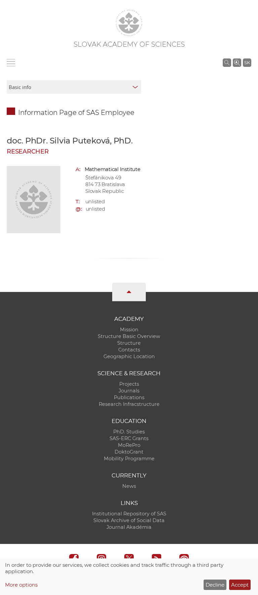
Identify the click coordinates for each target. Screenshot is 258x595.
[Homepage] (129, 22)
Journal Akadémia (129, 527)
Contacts (129, 350)
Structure (129, 343)
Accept (240, 585)
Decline (215, 585)
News (129, 486)
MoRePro (129, 445)
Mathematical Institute (112, 169)
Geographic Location (129, 356)
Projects (129, 384)
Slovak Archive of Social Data (129, 520)
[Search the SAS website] (227, 62)
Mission (129, 330)
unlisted (95, 201)
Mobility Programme (129, 459)
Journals (129, 391)
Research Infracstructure (129, 404)
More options (21, 585)
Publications (129, 397)
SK (247, 62)
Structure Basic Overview (129, 336)
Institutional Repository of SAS (129, 514)
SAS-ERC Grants (129, 438)
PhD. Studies (129, 432)
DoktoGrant (129, 452)
